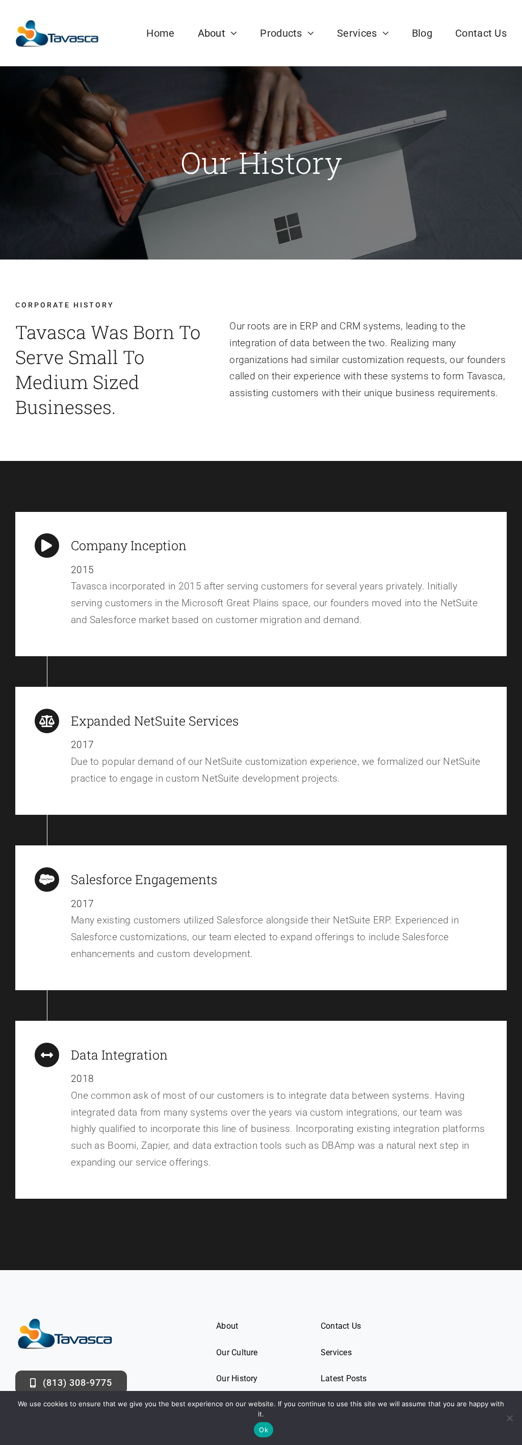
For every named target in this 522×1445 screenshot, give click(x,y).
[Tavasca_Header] (57, 24)
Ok (263, 1430)
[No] (509, 1418)
